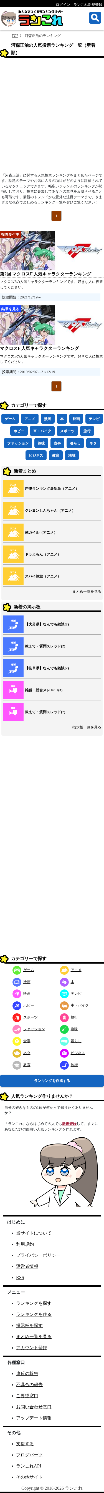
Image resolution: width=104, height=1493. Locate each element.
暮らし (75, 443)
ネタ (93, 443)
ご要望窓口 (27, 1395)
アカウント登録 (31, 1347)
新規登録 (69, 1124)
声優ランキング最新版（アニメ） (52, 488)
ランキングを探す (34, 1303)
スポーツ (67, 431)
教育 (55, 455)
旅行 (87, 431)
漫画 (47, 419)
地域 (71, 455)
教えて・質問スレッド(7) (45, 712)
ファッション (18, 443)
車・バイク (42, 431)
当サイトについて (34, 1233)
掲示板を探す (29, 1325)
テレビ (94, 419)
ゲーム (10, 419)
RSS (20, 1277)
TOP (15, 36)
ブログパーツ (29, 1454)
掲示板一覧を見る (86, 727)
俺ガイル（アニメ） (41, 532)
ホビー (19, 431)
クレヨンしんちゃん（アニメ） (50, 510)
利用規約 (25, 1244)
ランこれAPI (28, 1466)
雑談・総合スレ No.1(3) (43, 690)
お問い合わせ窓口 (34, 1406)
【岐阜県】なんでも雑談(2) (47, 668)
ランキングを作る (34, 1314)
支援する (25, 1443)
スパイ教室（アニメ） (43, 576)
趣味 (41, 443)
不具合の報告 (29, 1384)
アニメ (29, 419)
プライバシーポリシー (38, 1255)
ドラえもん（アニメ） (43, 554)
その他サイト (29, 1477)
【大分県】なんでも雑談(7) (47, 624)
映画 (76, 419)
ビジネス (36, 455)
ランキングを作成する (52, 1081)
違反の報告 (27, 1373)
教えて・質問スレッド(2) (45, 646)
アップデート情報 (34, 1418)
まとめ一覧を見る (86, 591)
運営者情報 (27, 1266)
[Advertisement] (52, 117)
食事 (57, 443)
